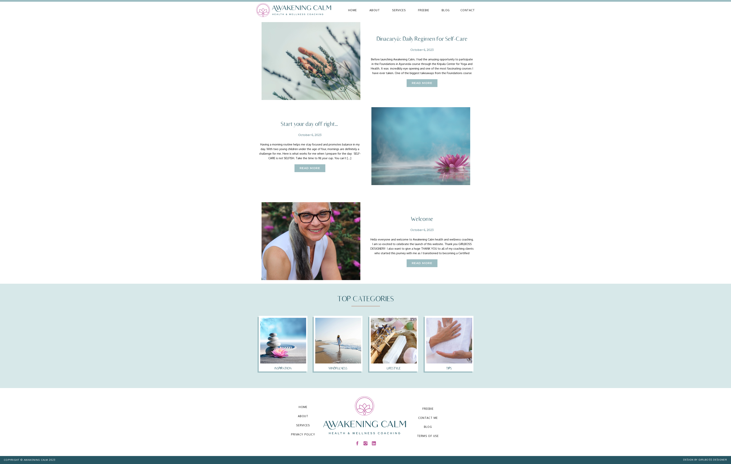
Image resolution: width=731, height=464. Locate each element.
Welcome (422, 219)
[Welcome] (311, 241)
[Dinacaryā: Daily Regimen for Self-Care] (311, 61)
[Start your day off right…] (420, 146)
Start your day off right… (310, 124)
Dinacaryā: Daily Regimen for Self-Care (422, 38)
